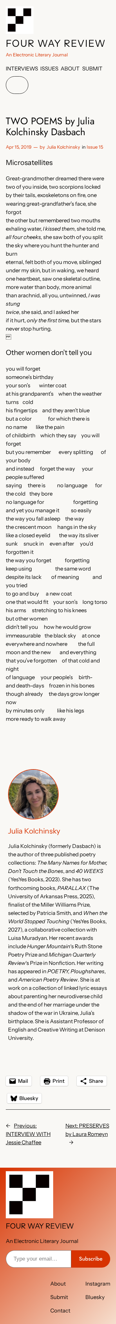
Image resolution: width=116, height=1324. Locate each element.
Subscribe (90, 1258)
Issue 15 (95, 147)
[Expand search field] (17, 85)
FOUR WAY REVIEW (56, 43)
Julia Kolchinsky (63, 147)
